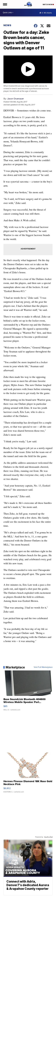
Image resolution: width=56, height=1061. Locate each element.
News (7, 25)
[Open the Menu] (4, 4)
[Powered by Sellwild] (48, 837)
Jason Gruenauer (15, 98)
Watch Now (48, 4)
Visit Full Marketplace (43, 667)
